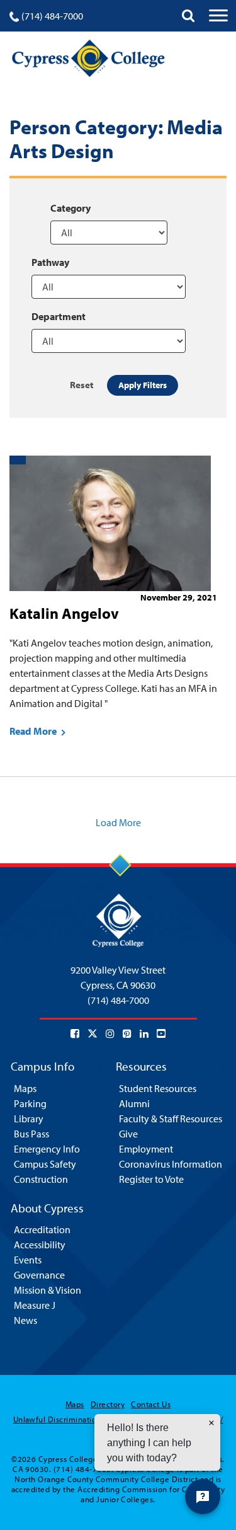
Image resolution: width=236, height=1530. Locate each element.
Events (28, 1259)
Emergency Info (47, 1148)
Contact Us (151, 1404)
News (25, 1320)
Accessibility (39, 1244)
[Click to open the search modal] (188, 15)
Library (28, 1118)
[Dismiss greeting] (211, 1423)
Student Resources (157, 1088)
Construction (41, 1179)
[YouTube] (161, 1033)
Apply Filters (142, 385)
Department (58, 316)
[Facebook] (74, 1033)
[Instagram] (110, 1033)
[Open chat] (202, 1496)
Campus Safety (45, 1164)
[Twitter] (92, 1033)
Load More (118, 822)
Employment (146, 1148)
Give (128, 1133)
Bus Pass (31, 1133)
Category (70, 208)
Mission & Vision (47, 1290)
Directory (108, 1404)
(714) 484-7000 (52, 15)
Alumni (134, 1103)
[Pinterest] (127, 1033)
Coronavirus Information (170, 1164)
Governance (39, 1274)
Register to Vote (151, 1179)
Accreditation (42, 1229)
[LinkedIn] (144, 1033)
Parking (30, 1103)
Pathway (50, 262)
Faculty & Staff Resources (170, 1118)
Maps (25, 1088)
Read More (34, 731)
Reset (82, 385)
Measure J (34, 1305)
